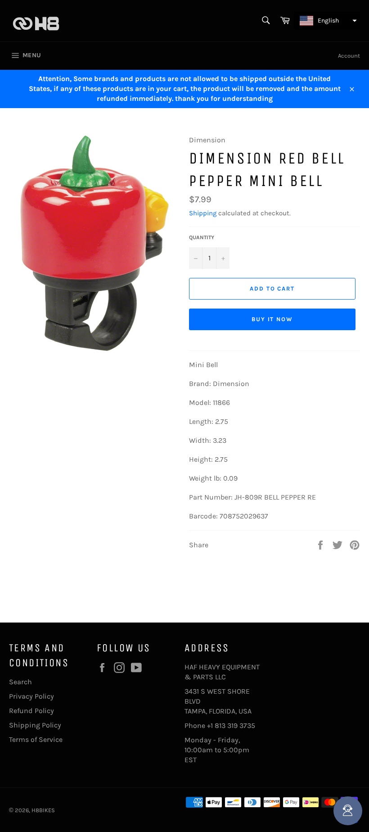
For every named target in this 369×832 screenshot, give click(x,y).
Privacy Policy (31, 696)
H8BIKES (43, 810)
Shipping (202, 213)
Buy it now (272, 319)
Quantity (201, 237)
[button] (327, 21)
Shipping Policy (35, 725)
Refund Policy (31, 710)
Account (349, 55)
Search (20, 681)
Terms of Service (36, 739)
